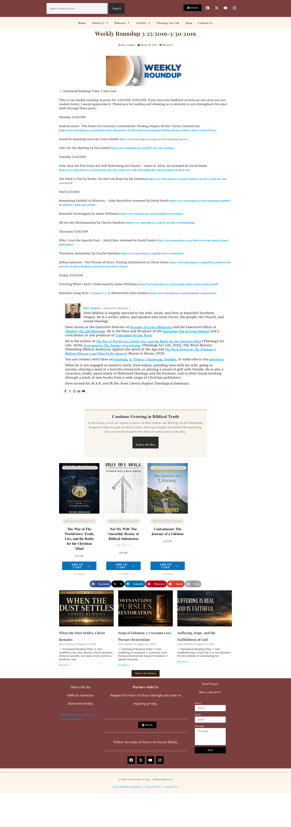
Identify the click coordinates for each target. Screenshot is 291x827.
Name (198, 703)
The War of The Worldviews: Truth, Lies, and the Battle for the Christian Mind (79, 538)
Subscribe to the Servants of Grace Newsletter (79, 717)
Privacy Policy (153, 786)
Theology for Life (168, 23)
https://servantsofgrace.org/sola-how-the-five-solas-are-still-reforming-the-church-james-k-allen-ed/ (124, 170)
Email (198, 714)
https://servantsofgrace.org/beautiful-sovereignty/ (151, 214)
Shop (189, 23)
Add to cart (80, 565)
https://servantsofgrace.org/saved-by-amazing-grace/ (154, 139)
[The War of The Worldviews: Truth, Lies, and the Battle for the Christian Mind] (79, 488)
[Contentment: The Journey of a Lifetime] (167, 488)
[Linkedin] (78, 391)
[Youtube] (83, 391)
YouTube (170, 359)
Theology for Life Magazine (85, 331)
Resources (167, 44)
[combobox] (77, 8)
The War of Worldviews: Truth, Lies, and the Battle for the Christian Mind (148, 341)
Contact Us (205, 23)
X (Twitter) (137, 359)
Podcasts (120, 23)
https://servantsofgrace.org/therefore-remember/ (152, 253)
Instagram (154, 359)
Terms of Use (171, 786)
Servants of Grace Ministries (151, 327)
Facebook (120, 359)
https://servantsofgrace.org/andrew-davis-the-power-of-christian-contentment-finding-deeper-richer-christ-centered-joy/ (138, 130)
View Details (79, 574)
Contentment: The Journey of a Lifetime (112, 345)
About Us (98, 23)
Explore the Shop (145, 444)
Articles (141, 23)
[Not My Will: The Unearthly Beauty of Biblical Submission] (123, 488)
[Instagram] (74, 391)
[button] (100, 584)
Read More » (65, 665)
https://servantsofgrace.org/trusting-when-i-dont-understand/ (178, 284)
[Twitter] (69, 391)
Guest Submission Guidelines (127, 786)
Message (199, 726)
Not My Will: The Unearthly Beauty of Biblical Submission (123, 533)
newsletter (216, 359)
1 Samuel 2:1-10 (100, 293)
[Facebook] (65, 391)
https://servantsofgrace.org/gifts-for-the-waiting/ (143, 148)
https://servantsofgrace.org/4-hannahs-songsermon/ (183, 293)
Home (82, 23)
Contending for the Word (133, 335)
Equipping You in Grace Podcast (186, 331)
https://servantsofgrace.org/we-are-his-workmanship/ (160, 223)
